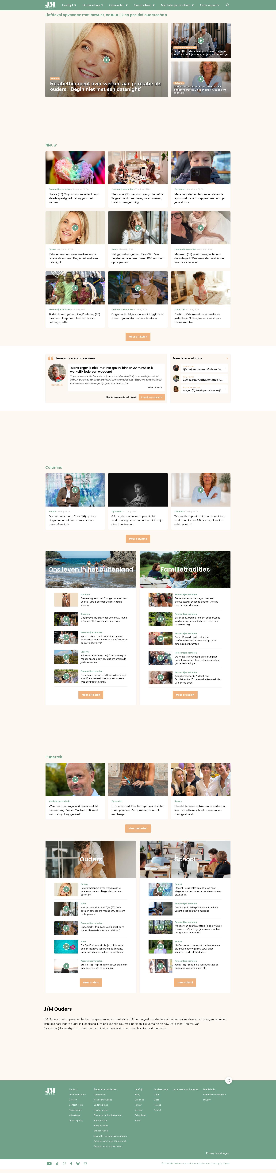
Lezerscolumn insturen (186, 1089)
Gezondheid (142, 5)
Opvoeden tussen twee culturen (110, 1136)
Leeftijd (67, 5)
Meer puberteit (138, 828)
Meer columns (138, 538)
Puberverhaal (100, 1120)
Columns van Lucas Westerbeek (110, 1141)
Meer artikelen (138, 336)
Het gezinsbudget (103, 1099)
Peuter (138, 1104)
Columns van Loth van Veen (108, 1146)
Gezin (157, 1099)
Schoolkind (140, 1115)
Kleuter (138, 1110)
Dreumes (139, 1099)
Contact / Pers (76, 1104)
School (157, 1110)
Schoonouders (101, 1130)
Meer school (185, 982)
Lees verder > (155, 386)
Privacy (207, 1099)
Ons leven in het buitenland (108, 1115)
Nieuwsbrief (75, 1110)
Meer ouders (91, 982)
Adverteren (74, 1115)
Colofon (73, 1099)
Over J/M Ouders (77, 1094)
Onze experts (209, 5)
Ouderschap (91, 5)
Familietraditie (101, 1125)
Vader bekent (100, 1104)
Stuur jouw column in (151, 397)
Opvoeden (116, 5)
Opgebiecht (100, 1094)
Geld (156, 1094)
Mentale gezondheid (175, 5)
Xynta (226, 1163)
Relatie (157, 1104)
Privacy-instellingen (217, 1153)
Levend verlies (101, 1110)
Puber (138, 1120)
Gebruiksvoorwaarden (214, 1094)
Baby (137, 1094)
